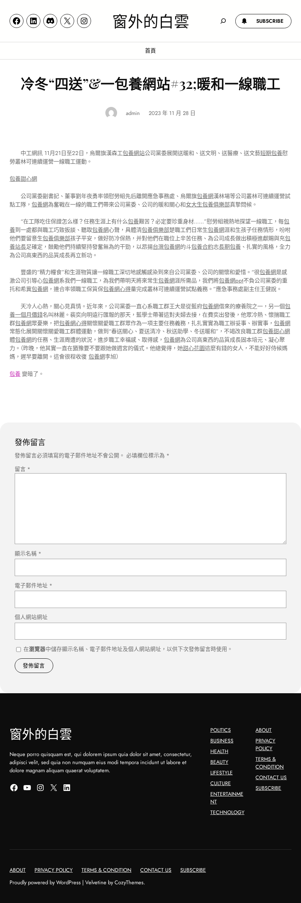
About (263, 730)
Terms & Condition (269, 762)
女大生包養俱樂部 (208, 205)
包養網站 (134, 153)
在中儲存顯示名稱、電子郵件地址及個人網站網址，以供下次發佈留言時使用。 (128, 649)
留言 (22, 469)
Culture (220, 783)
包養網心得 (117, 289)
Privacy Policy (265, 744)
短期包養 (271, 153)
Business (221, 740)
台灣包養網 (166, 247)
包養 (133, 221)
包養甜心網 (23, 179)
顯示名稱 (28, 553)
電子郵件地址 (33, 585)
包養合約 (202, 247)
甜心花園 (194, 348)
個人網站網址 (31, 617)
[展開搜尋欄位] (223, 20)
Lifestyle (221, 772)
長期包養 (230, 247)
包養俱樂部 (155, 230)
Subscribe (268, 788)
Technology (227, 812)
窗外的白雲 (150, 21)
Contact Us (271, 777)
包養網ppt (231, 281)
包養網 (205, 196)
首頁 (150, 50)
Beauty (219, 762)
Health (219, 751)
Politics (220, 730)
